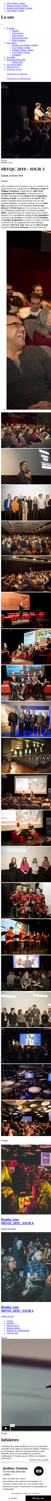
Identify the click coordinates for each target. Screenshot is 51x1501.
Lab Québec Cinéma (15, 10)
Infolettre (10, 1323)
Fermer (4, 1337)
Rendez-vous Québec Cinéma (19, 8)
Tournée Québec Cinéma (17, 6)
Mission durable (13, 1328)
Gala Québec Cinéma (16, 3)
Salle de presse (13, 1326)
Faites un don (12, 1333)
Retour (4, 160)
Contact (10, 1321)
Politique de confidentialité (18, 1330)
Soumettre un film (14, 69)
